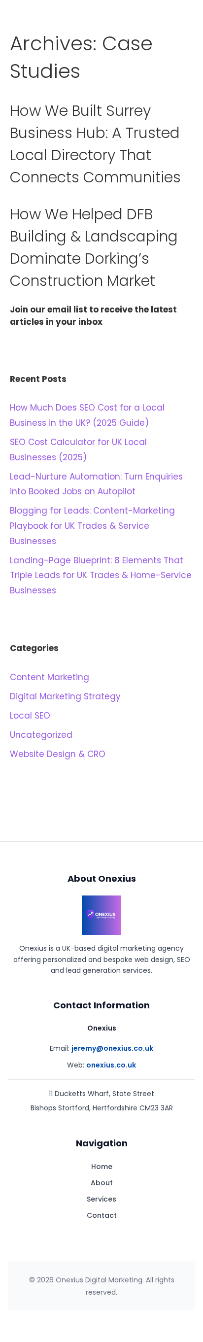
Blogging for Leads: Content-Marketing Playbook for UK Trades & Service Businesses (92, 526)
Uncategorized (41, 735)
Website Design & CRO (57, 754)
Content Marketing (49, 677)
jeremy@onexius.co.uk (112, 1048)
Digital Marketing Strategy (65, 696)
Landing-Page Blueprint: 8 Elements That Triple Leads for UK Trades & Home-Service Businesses (101, 575)
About (102, 1183)
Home (101, 1166)
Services (101, 1199)
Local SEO (30, 716)
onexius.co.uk (111, 1065)
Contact (102, 1215)
